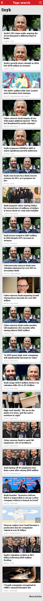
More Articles (35, 596)
